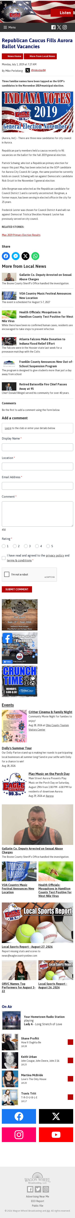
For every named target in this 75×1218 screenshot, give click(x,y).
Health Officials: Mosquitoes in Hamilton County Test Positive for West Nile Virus (37, 317)
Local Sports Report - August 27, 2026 (27, 946)
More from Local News (42, 56)
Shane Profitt (30, 1038)
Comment (9, 496)
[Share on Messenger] (16, 256)
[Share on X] (25, 256)
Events (8, 705)
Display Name (11, 438)
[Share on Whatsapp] (35, 256)
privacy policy (55, 555)
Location (8, 458)
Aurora (50, 795)
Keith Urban (29, 1056)
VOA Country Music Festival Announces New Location (18, 888)
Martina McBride (32, 1075)
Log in (8, 428)
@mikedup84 (38, 70)
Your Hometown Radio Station (44, 1016)
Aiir (48, 1210)
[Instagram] (65, 27)
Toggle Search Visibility (71, 27)
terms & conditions (19, 560)
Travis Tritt (28, 1093)
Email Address (12, 477)
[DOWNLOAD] (70, 1042)
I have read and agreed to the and (38, 558)
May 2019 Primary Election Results (21, 235)
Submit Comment (16, 589)
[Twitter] (38, 1189)
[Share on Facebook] (6, 256)
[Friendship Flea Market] (37, 615)
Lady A (28, 1024)
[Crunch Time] (37, 681)
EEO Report (37, 1201)
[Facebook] (53, 27)
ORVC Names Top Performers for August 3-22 (18, 987)
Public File (37, 1205)
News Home (14, 56)
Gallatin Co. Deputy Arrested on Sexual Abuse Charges (32, 850)
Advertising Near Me (37, 1196)
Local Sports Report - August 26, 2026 (52, 985)
